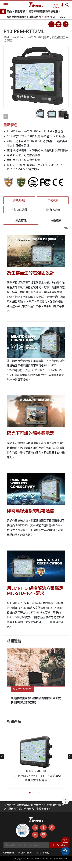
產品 (9, 11)
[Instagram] (35, 834)
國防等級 (20, 11)
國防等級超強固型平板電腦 (43, 11)
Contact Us (8, 852)
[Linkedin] (35, 828)
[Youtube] (43, 835)
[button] (65, 841)
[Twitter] (51, 827)
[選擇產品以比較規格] (36, 210)
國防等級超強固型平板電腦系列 (24, 16)
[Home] (3, 11)
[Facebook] (43, 828)
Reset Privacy (42, 852)
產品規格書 (19, 200)
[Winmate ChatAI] (65, 851)
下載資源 (53, 200)
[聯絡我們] (58, 24)
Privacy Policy (24, 852)
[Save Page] (51, 24)
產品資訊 (21, 221)
